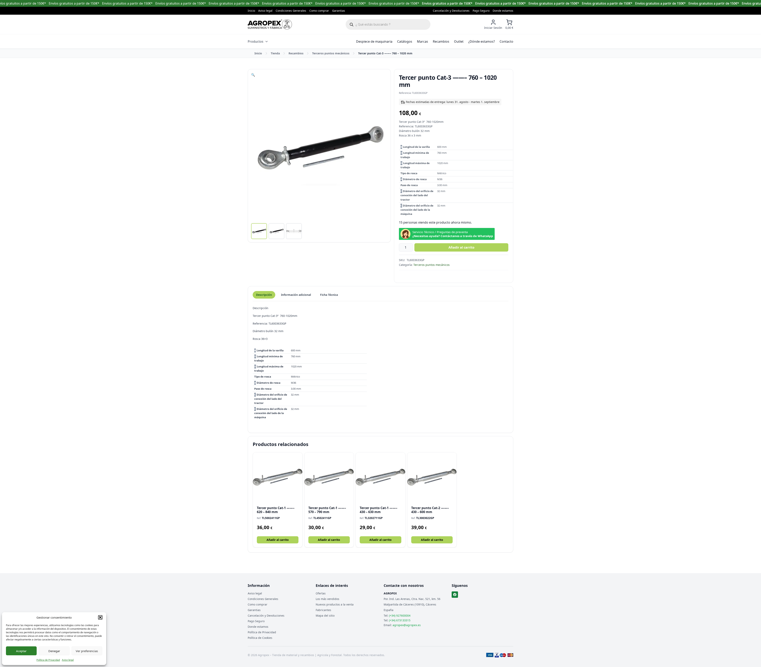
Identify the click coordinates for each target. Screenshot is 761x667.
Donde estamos (503, 10)
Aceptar (21, 651)
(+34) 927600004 (399, 615)
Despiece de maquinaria (374, 41)
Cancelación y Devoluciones (451, 10)
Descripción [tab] (264, 295)
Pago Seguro (481, 10)
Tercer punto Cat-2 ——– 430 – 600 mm (430, 510)
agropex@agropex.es (407, 625)
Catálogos (404, 41)
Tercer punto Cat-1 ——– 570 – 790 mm (327, 510)
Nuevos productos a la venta (335, 604)
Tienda (275, 53)
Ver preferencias (87, 651)
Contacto (506, 41)
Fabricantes (323, 610)
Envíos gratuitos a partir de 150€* (447, 3)
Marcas (422, 41)
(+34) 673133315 (399, 620)
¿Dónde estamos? (481, 41)
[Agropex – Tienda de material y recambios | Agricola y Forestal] (270, 24)
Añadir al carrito (461, 247)
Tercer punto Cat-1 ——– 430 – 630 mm (378, 510)
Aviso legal (68, 660)
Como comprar (319, 10)
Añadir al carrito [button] (278, 540)
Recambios (441, 41)
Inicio (251, 10)
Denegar (54, 651)
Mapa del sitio (325, 615)
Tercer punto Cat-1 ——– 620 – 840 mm (275, 510)
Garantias (338, 10)
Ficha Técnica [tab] (329, 295)
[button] (100, 617)
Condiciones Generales (291, 10)
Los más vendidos (327, 599)
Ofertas (321, 593)
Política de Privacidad (48, 660)
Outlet (459, 41)
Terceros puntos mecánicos (330, 53)
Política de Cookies (260, 638)
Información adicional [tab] (296, 295)
